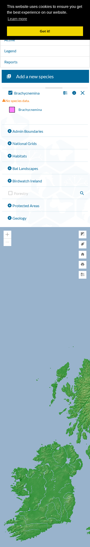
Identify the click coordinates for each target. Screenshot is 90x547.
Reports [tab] (11, 62)
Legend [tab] (10, 50)
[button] (64, 93)
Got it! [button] (45, 31)
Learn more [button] (17, 19)
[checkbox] (34, 93)
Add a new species (35, 76)
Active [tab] (9, 39)
